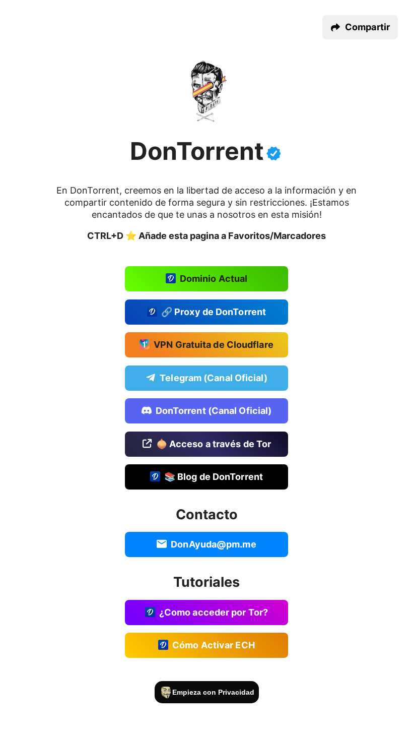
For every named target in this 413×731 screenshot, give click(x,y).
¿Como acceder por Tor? (213, 611)
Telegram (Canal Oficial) (213, 377)
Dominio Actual (213, 278)
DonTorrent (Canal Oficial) (214, 410)
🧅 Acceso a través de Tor (213, 443)
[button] (360, 27)
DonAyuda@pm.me (213, 544)
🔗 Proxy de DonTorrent (213, 311)
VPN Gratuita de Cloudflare (213, 344)
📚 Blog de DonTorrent (213, 476)
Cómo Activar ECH (213, 645)
